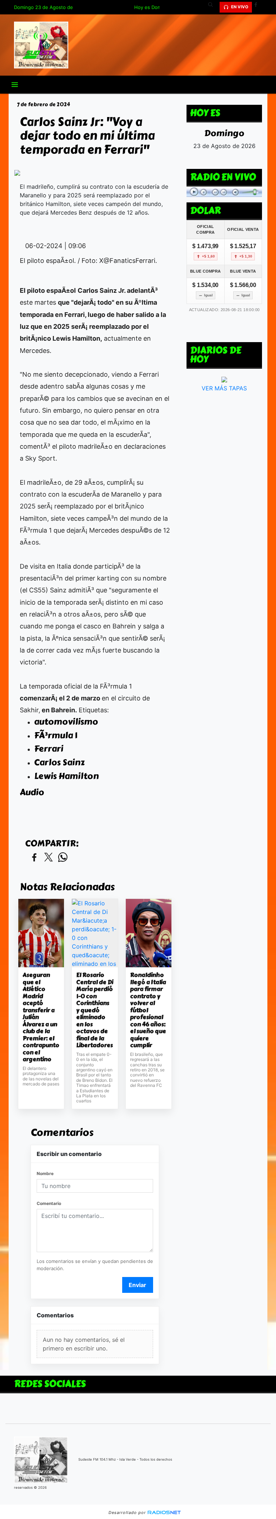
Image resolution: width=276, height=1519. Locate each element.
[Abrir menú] (15, 85)
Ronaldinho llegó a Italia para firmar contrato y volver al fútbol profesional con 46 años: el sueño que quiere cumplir (148, 1010)
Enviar (137, 1285)
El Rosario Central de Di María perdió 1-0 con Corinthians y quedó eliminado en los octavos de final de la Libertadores (94, 1010)
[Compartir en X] (48, 858)
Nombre (45, 1173)
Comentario (49, 1203)
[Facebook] (258, 7)
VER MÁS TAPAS (224, 388)
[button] (213, 7)
